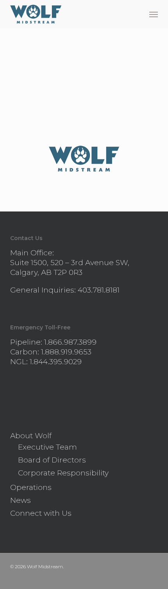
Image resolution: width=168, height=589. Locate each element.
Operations (31, 487)
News (20, 500)
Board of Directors (52, 459)
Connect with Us (40, 513)
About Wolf (31, 435)
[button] (153, 14)
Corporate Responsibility (63, 472)
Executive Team (47, 447)
